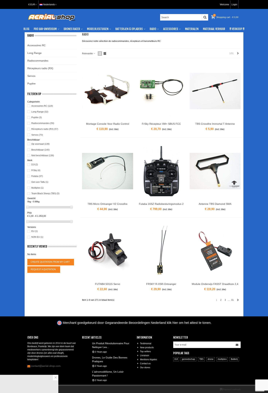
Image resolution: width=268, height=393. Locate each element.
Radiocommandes (37, 60)
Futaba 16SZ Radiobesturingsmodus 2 (161, 203)
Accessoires (170, 29)
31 (232, 300)
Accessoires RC (36, 45)
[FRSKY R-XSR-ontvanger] (161, 251)
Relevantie (87, 53)
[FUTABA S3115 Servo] (107, 251)
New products (147, 347)
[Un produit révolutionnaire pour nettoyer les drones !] (86, 343)
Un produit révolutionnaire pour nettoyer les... (110, 345)
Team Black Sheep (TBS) (45, 193)
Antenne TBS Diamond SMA (215, 203)
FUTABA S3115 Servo (107, 284)
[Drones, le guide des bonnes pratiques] (86, 357)
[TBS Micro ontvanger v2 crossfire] (107, 171)
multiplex (222, 359)
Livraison (144, 355)
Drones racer (72, 29)
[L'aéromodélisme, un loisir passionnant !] (86, 371)
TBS (201, 359)
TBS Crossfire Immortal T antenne (215, 123)
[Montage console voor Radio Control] (107, 91)
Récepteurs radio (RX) (40, 68)
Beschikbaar (40, 150)
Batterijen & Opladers (129, 29)
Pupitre (31, 83)
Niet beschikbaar (42, 155)
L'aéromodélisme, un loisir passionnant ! (108, 373)
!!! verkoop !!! (237, 29)
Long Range (34, 53)
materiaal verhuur (214, 29)
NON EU (37, 237)
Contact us (145, 363)
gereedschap (188, 359)
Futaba (37, 176)
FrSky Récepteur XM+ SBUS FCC (161, 123)
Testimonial (145, 343)
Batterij (234, 359)
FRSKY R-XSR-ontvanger (161, 284)
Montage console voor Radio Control (107, 123)
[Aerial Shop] (51, 17)
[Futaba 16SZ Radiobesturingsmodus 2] (161, 171)
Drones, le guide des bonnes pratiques (109, 359)
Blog (26, 29)
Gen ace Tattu (39, 182)
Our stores (145, 367)
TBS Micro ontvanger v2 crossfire (107, 203)
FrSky (35, 170)
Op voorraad (40, 144)
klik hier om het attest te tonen (189, 323)
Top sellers (145, 351)
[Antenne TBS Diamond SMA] (215, 171)
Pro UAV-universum (45, 29)
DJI (34, 164)
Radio (153, 29)
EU (34, 231)
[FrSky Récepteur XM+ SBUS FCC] (161, 91)
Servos (31, 75)
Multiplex (37, 188)
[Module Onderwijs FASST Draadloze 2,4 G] (215, 251)
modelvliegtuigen (97, 29)
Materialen (192, 29)
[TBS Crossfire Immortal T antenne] (215, 91)
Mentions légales (148, 359)
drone (210, 359)
